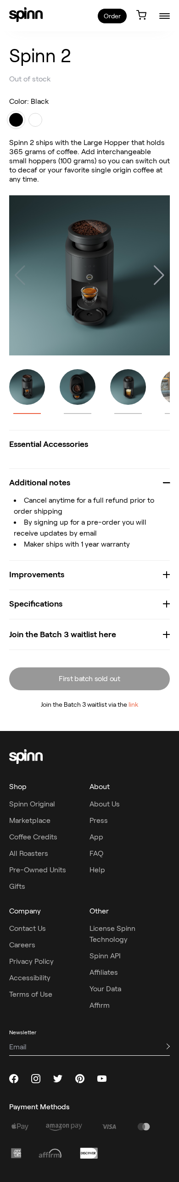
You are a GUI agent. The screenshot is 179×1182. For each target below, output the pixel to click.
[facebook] (13, 1078)
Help (97, 870)
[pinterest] (79, 1078)
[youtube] (101, 1078)
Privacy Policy (31, 961)
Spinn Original (32, 804)
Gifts (17, 886)
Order (112, 16)
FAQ (96, 853)
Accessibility (29, 978)
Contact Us (27, 928)
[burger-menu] (164, 15)
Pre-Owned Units (37, 870)
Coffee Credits (33, 837)
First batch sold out (89, 678)
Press (99, 820)
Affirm (100, 1005)
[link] (26, 14)
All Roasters (28, 853)
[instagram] (35, 1078)
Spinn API (105, 956)
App (96, 837)
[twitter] (57, 1078)
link (133, 704)
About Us (105, 804)
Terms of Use (30, 994)
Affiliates (104, 972)
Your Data (105, 989)
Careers (22, 945)
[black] (16, 120)
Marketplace (29, 820)
